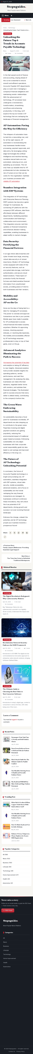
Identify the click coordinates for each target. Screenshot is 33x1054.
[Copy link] (5, 537)
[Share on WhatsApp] (18, 532)
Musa (4, 51)
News (5, 858)
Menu (7, 15)
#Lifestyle (7, 1034)
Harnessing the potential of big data (16, 362)
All (3, 854)
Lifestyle (5, 867)
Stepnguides (16, 6)
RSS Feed (8, 910)
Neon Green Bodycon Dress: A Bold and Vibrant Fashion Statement (20, 751)
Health (5, 879)
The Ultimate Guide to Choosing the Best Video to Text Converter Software (13, 692)
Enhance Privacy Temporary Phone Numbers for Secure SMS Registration (20, 836)
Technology (11, 27)
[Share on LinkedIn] (27, 532)
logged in (14, 719)
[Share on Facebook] (10, 532)
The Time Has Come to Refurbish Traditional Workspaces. (18, 558)
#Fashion (25, 1041)
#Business (20, 1030)
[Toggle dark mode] (11, 15)
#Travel (17, 1041)
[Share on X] (14, 532)
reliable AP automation (11, 181)
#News (12, 1030)
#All (5, 1030)
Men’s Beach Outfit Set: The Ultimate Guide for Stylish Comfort (20, 762)
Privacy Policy (20, 1051)
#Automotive (8, 1041)
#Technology (17, 1034)
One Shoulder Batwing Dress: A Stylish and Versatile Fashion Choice (20, 773)
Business (6, 863)
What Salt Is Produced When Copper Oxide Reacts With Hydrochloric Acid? (20, 805)
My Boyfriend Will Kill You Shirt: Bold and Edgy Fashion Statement (20, 784)
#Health (22, 1037)
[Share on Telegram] (22, 532)
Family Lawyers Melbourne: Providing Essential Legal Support (16, 548)
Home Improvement (9, 875)
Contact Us (12, 1051)
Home (5, 27)
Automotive (6, 883)
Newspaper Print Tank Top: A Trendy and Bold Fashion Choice (20, 739)
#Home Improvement (10, 1037)
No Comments (19, 53)
